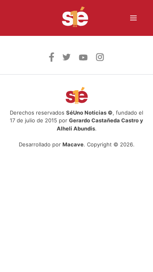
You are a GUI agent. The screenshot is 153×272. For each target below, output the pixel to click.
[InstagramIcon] (100, 59)
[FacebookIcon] (51, 59)
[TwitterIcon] (66, 58)
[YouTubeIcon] (83, 58)
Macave (73, 144)
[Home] (70, 18)
